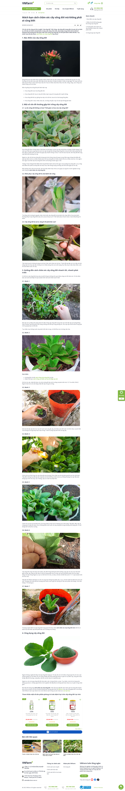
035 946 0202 (70, 787)
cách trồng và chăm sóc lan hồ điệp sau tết (45, 379)
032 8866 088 (98, 8)
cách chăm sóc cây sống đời (44, 34)
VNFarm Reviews (98, 787)
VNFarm (60, 689)
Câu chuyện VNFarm (68, 9)
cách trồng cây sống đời (42, 377)
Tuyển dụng (80, 9)
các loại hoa (66, 691)
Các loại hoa (41, 12)
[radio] (29, 722)
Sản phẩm (49, 9)
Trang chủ (24, 12)
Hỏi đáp (57, 9)
